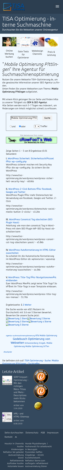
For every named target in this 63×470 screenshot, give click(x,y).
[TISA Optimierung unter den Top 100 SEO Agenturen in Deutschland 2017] (41, 391)
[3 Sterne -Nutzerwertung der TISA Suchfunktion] (17, 321)
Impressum (53, 432)
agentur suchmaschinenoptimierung (20, 336)
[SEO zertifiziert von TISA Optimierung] (38, 406)
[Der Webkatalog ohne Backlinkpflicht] (31, 140)
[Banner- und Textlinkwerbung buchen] (9, 41)
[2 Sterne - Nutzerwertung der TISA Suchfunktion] (38, 318)
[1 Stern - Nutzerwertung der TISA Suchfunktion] (16, 318)
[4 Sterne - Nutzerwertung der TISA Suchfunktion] (40, 321)
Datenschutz (32, 432)
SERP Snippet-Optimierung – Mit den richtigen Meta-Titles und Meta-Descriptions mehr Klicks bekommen (21, 389)
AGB (43, 432)
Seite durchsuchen (14, 432)
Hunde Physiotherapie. (35, 443)
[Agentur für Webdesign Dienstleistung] (37, 41)
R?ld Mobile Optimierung (46, 336)
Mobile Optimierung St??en (37, 346)
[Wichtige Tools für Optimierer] (23, 42)
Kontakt (9, 437)
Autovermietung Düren (36, 466)
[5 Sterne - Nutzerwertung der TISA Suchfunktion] (17, 324)
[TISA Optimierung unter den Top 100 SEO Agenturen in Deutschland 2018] (41, 376)
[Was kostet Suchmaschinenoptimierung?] (51, 42)
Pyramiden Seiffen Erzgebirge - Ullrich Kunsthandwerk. (34, 455)
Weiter (28, 305)
